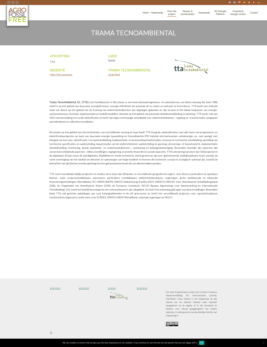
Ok (201, 343)
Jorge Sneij (114, 74)
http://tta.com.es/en (61, 74)
